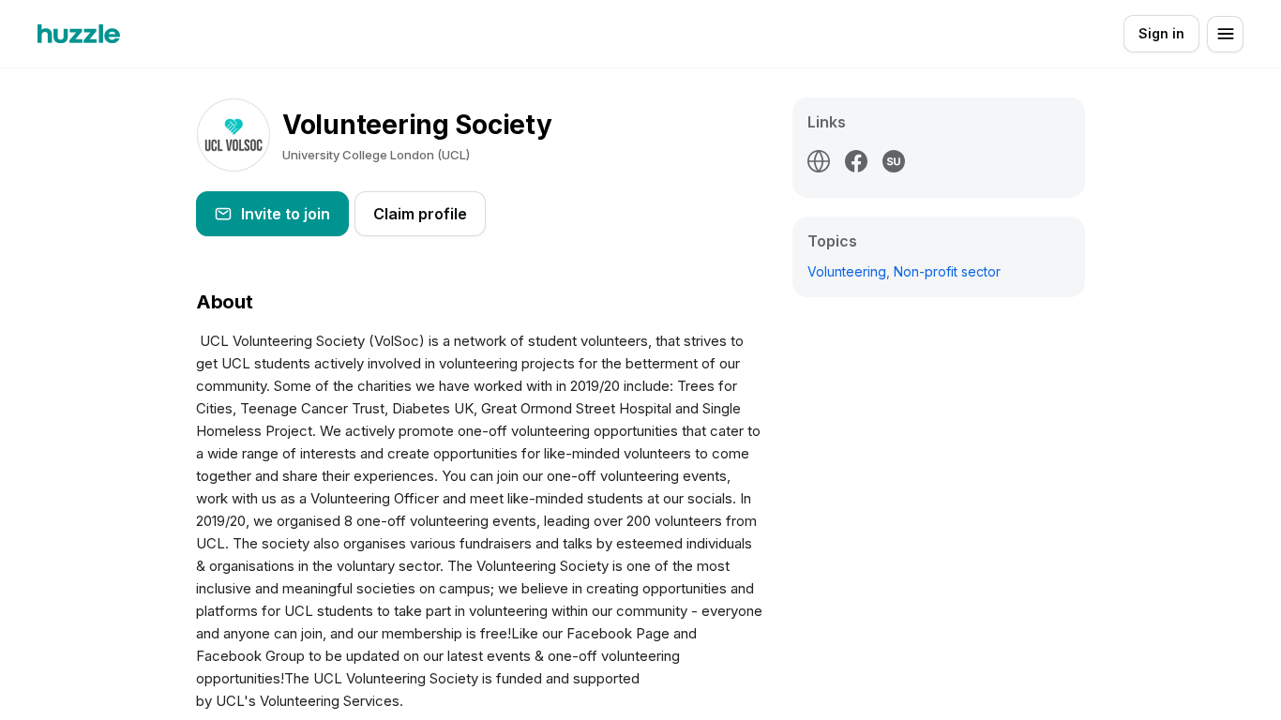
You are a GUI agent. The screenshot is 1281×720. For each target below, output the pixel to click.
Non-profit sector (947, 271)
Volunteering (846, 271)
